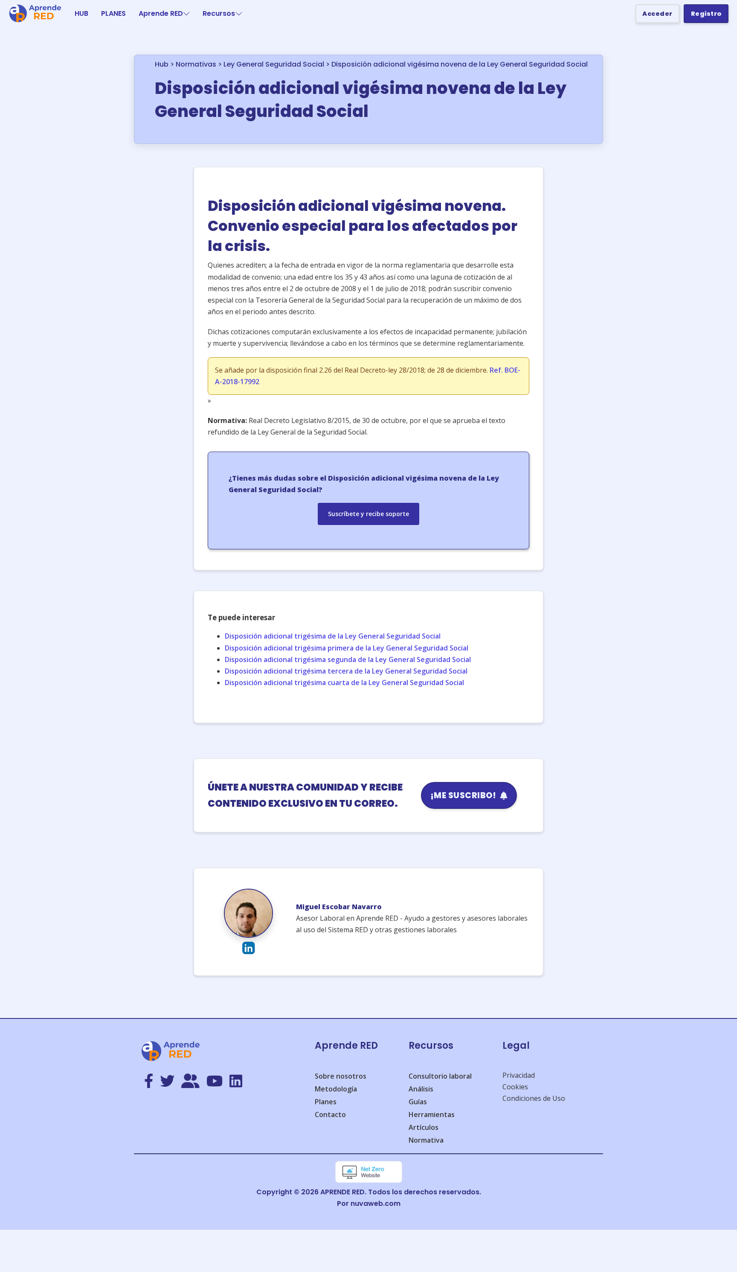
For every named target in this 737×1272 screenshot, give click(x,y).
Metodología (336, 1089)
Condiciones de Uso (533, 1098)
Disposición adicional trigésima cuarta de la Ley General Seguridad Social (344, 682)
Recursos (219, 13)
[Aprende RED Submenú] (186, 13)
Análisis (421, 1089)
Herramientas (432, 1114)
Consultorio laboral (440, 1076)
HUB (81, 13)
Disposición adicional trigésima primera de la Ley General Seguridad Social (346, 648)
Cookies (515, 1086)
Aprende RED (161, 13)
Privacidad (518, 1075)
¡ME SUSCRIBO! (463, 795)
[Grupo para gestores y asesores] (190, 1082)
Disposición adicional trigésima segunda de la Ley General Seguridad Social (348, 659)
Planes (326, 1101)
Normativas (196, 64)
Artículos (423, 1127)
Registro (706, 13)
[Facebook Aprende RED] (149, 1082)
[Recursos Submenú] (238, 13)
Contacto (330, 1114)
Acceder (657, 13)
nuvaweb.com (375, 1203)
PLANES (113, 13)
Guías (418, 1101)
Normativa (426, 1140)
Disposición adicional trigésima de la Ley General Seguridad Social (333, 636)
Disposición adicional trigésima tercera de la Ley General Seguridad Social (346, 671)
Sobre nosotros (340, 1076)
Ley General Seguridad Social (273, 64)
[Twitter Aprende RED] (167, 1082)
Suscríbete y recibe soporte (368, 514)
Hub (161, 64)
